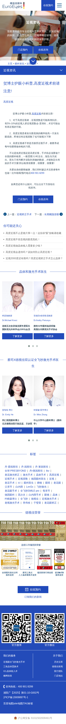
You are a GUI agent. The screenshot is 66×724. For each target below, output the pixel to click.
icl (19, 482)
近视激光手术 (49, 498)
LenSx (29, 486)
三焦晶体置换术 (10, 666)
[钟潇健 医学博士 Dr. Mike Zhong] (49, 391)
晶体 (55, 494)
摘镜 (39, 482)
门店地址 (58, 675)
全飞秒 (24, 498)
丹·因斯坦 (26, 466)
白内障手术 (35, 494)
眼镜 (46, 494)
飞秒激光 (42, 486)
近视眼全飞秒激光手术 (14, 662)
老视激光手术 (12, 502)
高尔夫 (21, 494)
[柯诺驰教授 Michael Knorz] (17, 296)
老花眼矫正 (50, 502)
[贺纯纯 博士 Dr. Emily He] (17, 391)
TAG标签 (28, 703)
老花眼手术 (11, 490)
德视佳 (35, 498)
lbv (47, 470)
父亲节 (8, 486)
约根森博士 (11, 498)
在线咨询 (43, 49)
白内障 (19, 486)
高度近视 (8, 101)
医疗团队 (58, 671)
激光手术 (28, 474)
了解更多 (17, 336)
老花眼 (57, 482)
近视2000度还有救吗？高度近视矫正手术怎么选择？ (34, 258)
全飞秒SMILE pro (29, 490)
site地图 (18, 703)
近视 (51, 478)
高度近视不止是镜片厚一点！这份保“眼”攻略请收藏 (33, 233)
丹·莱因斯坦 (41, 466)
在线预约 (48, 5)
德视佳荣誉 (33, 512)
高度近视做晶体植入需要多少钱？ (24, 245)
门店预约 (23, 49)
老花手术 (10, 482)
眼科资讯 (19, 63)
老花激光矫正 (12, 474)
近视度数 (23, 478)
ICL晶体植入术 (10, 671)
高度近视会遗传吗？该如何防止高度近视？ (29, 252)
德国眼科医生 (38, 478)
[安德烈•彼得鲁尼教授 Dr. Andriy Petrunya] (49, 296)
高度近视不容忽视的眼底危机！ (23, 239)
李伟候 (26, 502)
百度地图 (8, 703)
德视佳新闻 (57, 666)
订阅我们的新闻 (33, 597)
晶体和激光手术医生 (33, 271)
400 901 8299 (37, 173)
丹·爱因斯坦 (11, 466)
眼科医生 (29, 482)
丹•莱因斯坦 (36, 470)
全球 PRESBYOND (15, 470)
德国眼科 (10, 494)
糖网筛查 (7, 675)
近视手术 (10, 478)
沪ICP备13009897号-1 (15, 697)
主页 (10, 63)
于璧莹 (37, 502)
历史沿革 (58, 662)
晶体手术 (41, 474)
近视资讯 (9, 70)
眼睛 (47, 482)
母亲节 (46, 490)
